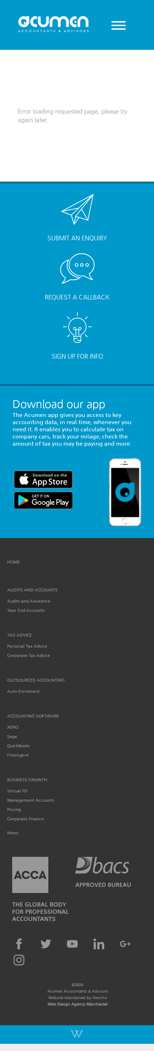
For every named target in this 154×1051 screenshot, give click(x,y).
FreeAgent (18, 755)
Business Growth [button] (27, 779)
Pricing (14, 809)
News (12, 832)
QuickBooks (18, 745)
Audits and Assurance (28, 601)
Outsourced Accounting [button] (36, 680)
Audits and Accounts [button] (32, 589)
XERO (12, 727)
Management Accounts (30, 800)
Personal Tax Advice (27, 646)
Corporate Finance (25, 818)
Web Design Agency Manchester (78, 1004)
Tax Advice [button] (19, 635)
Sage (12, 736)
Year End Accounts (26, 610)
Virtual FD (17, 790)
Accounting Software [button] (33, 716)
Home (13, 562)
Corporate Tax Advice (28, 655)
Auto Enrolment (23, 691)
